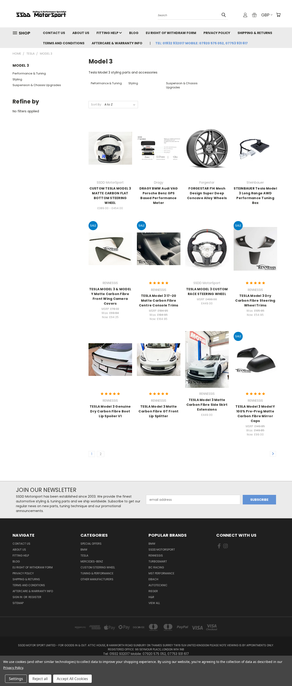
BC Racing (156, 567)
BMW (84, 549)
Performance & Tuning (29, 73)
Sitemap (18, 603)
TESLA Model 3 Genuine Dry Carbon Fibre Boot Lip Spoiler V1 (110, 411)
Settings (16, 678)
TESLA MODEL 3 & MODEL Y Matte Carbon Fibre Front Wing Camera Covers (110, 296)
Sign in (18, 597)
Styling (17, 79)
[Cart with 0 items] (278, 15)
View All (154, 603)
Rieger (153, 591)
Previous (280, 671)
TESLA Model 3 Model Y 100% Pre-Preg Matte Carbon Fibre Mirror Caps (255, 413)
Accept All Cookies (72, 678)
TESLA (84, 555)
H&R (151, 597)
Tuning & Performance (97, 573)
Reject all (40, 678)
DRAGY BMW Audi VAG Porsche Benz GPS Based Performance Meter (158, 195)
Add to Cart (159, 257)
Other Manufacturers (97, 579)
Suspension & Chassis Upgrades (37, 85)
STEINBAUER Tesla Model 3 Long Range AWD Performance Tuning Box (255, 195)
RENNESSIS (156, 555)
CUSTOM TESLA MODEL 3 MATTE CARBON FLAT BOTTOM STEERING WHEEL (110, 195)
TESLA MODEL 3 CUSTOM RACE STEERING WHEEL (207, 291)
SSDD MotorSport (162, 549)
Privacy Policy (216, 33)
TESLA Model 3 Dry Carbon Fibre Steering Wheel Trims (255, 300)
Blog (133, 33)
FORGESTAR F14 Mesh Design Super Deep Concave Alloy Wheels (207, 193)
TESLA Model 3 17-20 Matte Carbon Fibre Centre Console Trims (158, 300)
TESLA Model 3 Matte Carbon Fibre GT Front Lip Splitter (158, 411)
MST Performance (161, 573)
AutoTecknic (158, 585)
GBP (265, 15)
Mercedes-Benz (92, 561)
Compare (108, 148)
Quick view (110, 139)
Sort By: (96, 104)
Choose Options (110, 156)
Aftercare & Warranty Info (117, 43)
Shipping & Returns (254, 33)
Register (35, 597)
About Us (80, 33)
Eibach (153, 579)
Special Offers (91, 544)
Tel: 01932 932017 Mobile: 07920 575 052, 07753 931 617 (201, 43)
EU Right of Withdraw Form (171, 33)
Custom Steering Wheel (98, 567)
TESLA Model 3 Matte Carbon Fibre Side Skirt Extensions (207, 405)
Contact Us (54, 33)
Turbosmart (158, 561)
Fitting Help (107, 33)
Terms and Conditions (63, 43)
